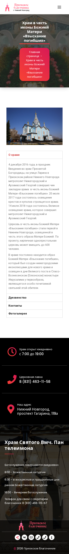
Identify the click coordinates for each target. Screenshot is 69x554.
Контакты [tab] (15, 305)
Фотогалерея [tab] (17, 313)
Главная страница (33, 54)
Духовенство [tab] (17, 297)
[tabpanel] (34, 226)
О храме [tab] (14, 155)
